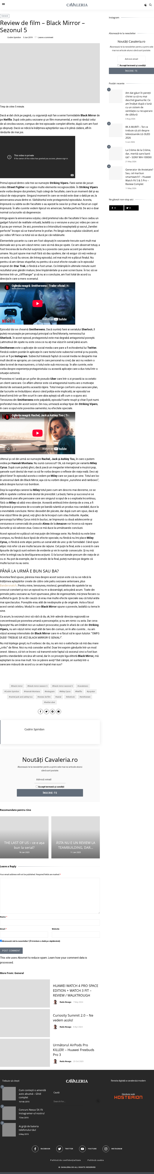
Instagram (50, 691)
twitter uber (50, 702)
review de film (45, 697)
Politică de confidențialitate (65, 1160)
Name (3, 917)
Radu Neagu (65, 1002)
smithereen (85, 697)
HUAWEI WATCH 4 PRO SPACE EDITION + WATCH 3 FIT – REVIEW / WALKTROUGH (75, 990)
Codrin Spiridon (14, 37)
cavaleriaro (83, 686)
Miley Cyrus (65, 691)
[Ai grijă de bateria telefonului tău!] (9, 1130)
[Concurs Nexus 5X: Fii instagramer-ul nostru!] (9, 1113)
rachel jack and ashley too (21, 697)
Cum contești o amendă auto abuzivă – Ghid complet (32, 1094)
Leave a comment (45, 37)
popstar (91, 691)
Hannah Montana (32, 691)
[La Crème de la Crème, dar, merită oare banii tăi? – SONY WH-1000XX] (115, 153)
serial (59, 697)
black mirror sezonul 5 (63, 686)
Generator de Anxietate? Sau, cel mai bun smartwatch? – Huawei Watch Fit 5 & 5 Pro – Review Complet (139, 177)
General (4, 16)
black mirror (17, 686)
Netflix (79, 691)
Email (3, 929)
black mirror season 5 (38, 686)
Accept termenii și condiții (51, 787)
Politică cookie (96, 1160)
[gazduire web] (128, 1098)
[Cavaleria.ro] (77, 5)
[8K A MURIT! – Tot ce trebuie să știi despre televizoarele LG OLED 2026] (115, 130)
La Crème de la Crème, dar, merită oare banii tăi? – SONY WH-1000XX (138, 153)
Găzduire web (128, 1094)
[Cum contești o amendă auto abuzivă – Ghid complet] (9, 1093)
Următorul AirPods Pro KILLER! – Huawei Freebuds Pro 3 (73, 1050)
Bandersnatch (8, 585)
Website (55, 929)
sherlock (71, 697)
